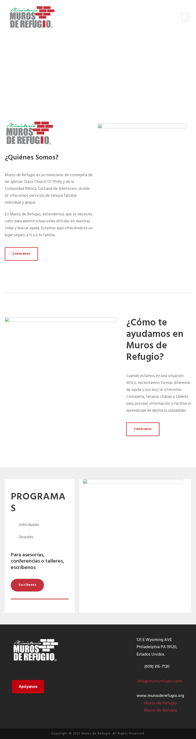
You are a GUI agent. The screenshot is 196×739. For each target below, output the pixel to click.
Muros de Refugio (160, 703)
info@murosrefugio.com (159, 681)
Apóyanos (28, 686)
